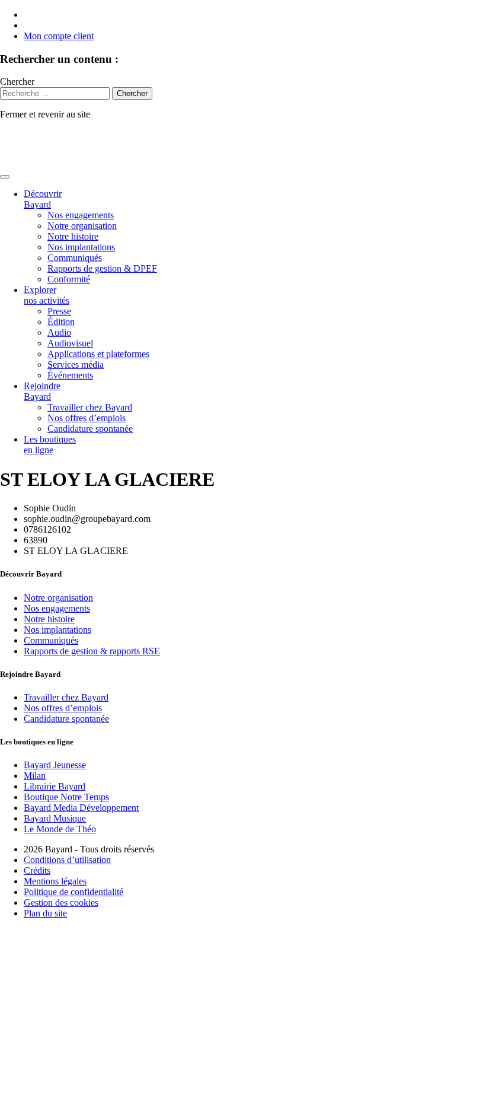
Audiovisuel (70, 343)
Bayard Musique (55, 818)
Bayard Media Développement (81, 808)
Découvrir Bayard (43, 199)
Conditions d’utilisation (67, 860)
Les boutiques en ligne (50, 444)
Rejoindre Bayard (42, 391)
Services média (75, 364)
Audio (59, 332)
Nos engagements (80, 215)
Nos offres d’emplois (86, 418)
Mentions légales (55, 881)
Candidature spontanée (90, 429)
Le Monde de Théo (60, 829)
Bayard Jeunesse (55, 765)
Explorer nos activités (46, 295)
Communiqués (74, 258)
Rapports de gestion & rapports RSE (92, 651)
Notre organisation (82, 226)
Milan (35, 776)
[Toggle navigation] (4, 177)
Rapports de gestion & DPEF (102, 268)
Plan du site (45, 913)
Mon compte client (59, 36)
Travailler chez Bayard (89, 407)
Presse (59, 311)
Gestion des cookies (61, 902)
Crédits (37, 870)
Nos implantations (81, 247)
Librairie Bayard (54, 786)
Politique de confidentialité (73, 892)
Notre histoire (72, 236)
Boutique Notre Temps (66, 797)
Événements (70, 375)
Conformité (68, 279)
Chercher (17, 82)
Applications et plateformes (98, 354)
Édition (61, 322)
